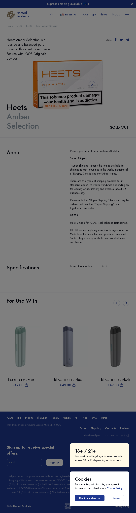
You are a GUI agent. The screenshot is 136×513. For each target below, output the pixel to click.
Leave (116, 498)
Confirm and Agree (90, 498)
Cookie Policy (114, 488)
